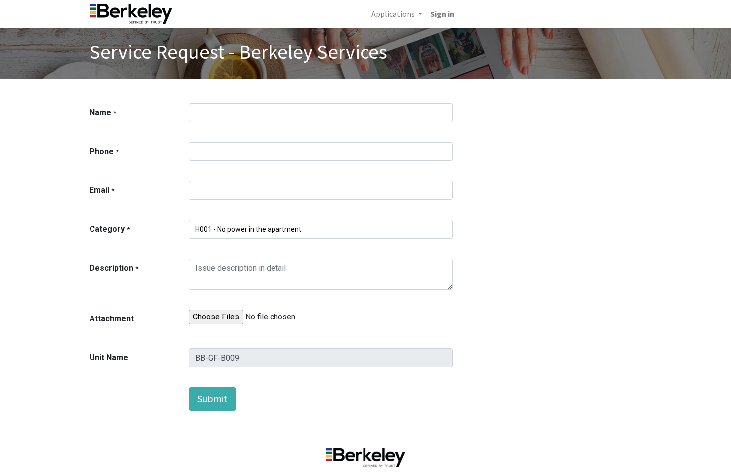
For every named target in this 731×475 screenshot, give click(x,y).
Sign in (442, 14)
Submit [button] (212, 399)
